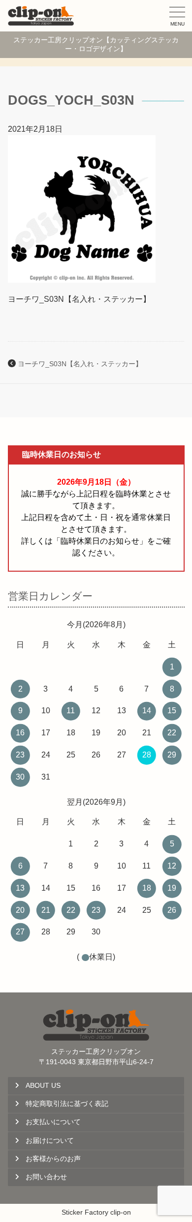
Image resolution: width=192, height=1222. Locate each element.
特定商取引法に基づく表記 (67, 1103)
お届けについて (50, 1140)
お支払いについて (53, 1122)
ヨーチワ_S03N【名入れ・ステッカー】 (80, 364)
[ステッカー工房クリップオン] (41, 16)
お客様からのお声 (53, 1159)
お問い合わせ (46, 1177)
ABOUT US (43, 1085)
